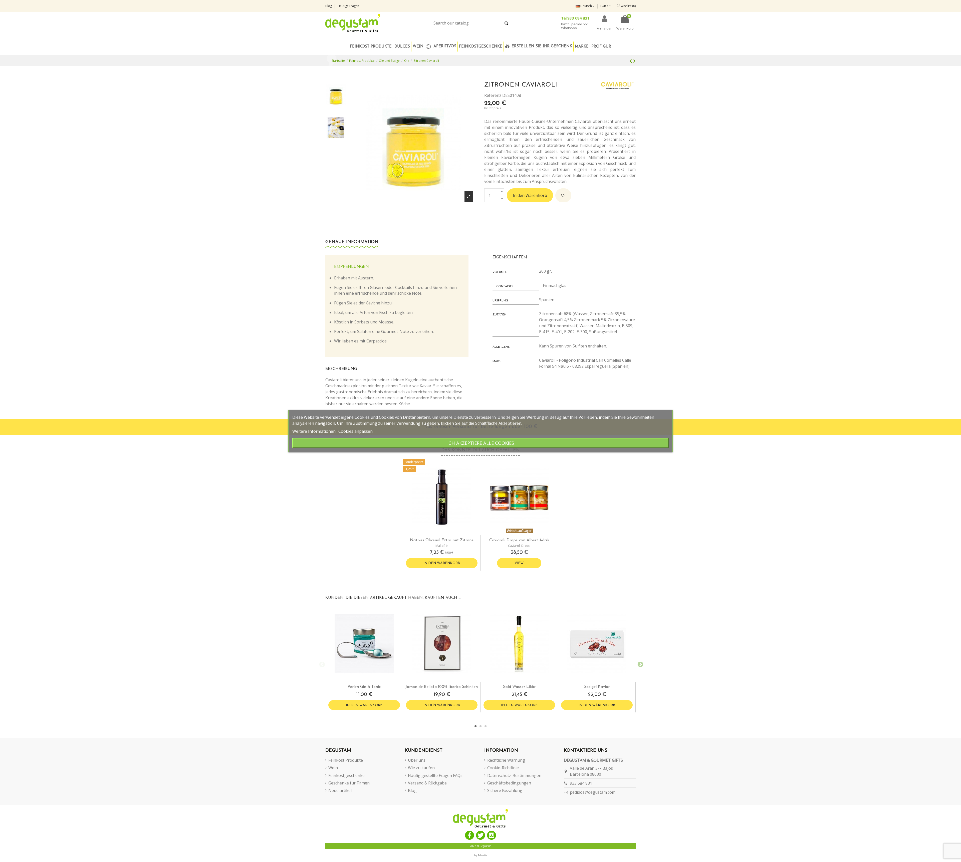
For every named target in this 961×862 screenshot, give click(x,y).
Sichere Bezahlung (504, 790)
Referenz (492, 95)
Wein (333, 767)
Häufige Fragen (348, 6)
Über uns (416, 760)
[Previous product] (631, 61)
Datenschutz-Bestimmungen (514, 775)
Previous (321, 663)
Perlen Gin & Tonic (364, 687)
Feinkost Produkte (345, 760)
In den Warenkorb (530, 195)
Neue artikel (340, 790)
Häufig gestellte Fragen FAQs (435, 775)
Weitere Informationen (314, 431)
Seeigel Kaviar (597, 687)
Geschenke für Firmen (349, 783)
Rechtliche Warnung (506, 760)
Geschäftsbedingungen (509, 783)
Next (639, 663)
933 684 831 (581, 783)
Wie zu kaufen (421, 767)
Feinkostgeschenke (346, 775)
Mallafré (441, 545)
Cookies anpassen (355, 431)
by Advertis (480, 855)
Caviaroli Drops (519, 545)
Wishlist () (628, 6)
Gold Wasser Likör (519, 687)
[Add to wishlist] (563, 195)
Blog (329, 6)
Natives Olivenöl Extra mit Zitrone (441, 540)
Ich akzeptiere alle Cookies (480, 443)
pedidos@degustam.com (592, 792)
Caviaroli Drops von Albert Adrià (519, 540)
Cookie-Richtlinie (503, 767)
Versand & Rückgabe (427, 783)
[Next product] (634, 61)
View (519, 563)
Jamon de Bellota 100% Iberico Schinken (441, 687)
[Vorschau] (446, 533)
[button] (480, 47)
